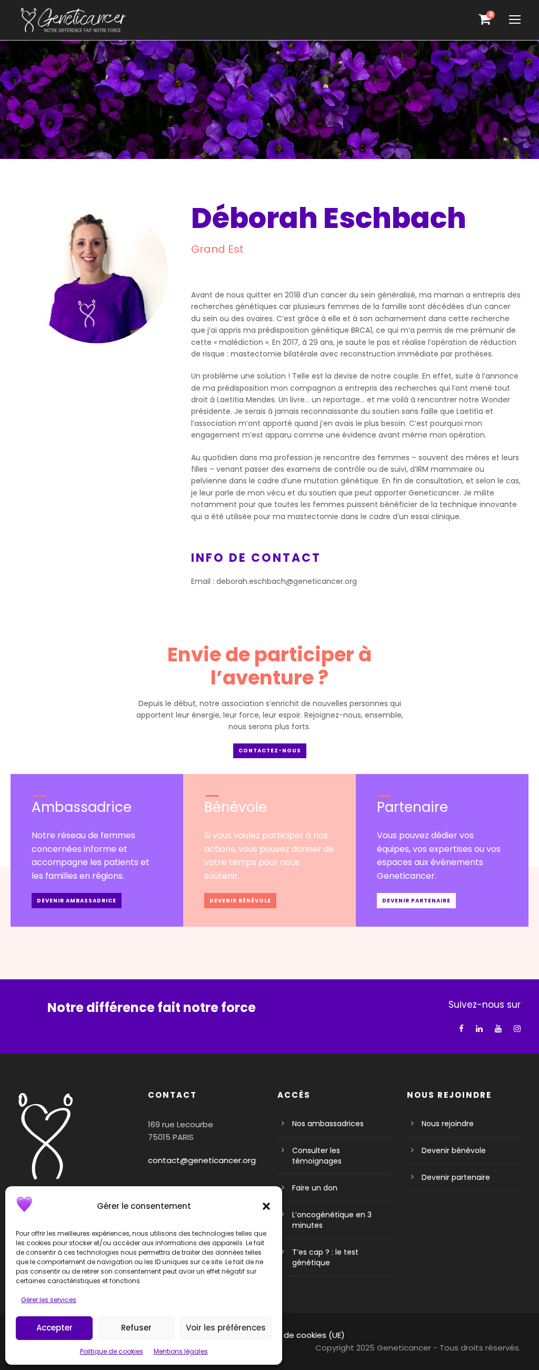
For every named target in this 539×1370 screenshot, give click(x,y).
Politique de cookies (111, 1351)
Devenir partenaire (456, 1177)
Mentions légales (181, 1351)
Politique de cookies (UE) (296, 1335)
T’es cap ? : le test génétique (325, 1257)
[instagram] (517, 1028)
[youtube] (498, 1028)
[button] (266, 1206)
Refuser (136, 1327)
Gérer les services (48, 1299)
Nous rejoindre (448, 1123)
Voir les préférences (226, 1327)
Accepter (54, 1327)
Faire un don (314, 1188)
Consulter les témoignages (317, 1155)
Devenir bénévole (454, 1150)
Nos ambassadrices (328, 1123)
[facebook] (461, 1028)
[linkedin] (479, 1028)
